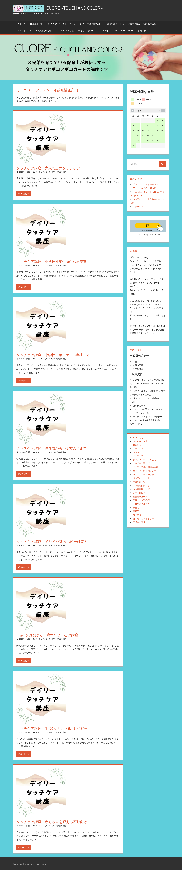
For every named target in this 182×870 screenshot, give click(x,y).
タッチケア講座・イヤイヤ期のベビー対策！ (51, 541)
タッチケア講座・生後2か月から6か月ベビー (52, 728)
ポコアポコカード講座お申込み (142, 23)
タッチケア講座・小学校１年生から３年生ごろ (53, 354)
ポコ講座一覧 (139, 481)
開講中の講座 (139, 522)
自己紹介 (137, 515)
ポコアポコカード (114, 23)
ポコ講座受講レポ (141, 485)
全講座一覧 (138, 206)
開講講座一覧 (36, 23)
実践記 (136, 511)
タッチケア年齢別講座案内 (55, 172)
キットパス (138, 448)
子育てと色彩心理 (141, 500)
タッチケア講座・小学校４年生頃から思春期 (51, 261)
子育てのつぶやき (141, 503)
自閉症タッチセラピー (143, 518)
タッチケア (40, 172)
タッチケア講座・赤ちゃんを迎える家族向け (51, 821)
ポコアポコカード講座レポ (145, 184)
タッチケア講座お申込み (90, 23)
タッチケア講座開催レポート (146, 470)
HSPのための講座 (66, 30)
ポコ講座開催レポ (141, 489)
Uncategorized (140, 441)
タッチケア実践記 (141, 463)
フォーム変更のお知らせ (144, 188)
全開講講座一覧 (140, 496)
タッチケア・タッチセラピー (60, 23)
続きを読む (23, 193)
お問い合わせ (102, 30)
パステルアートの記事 (143, 474)
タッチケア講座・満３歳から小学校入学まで (51, 448)
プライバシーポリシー (123, 30)
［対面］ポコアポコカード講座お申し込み (34, 30)
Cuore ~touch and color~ (74, 7)
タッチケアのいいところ (144, 459)
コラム (136, 452)
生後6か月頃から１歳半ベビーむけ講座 (47, 635)
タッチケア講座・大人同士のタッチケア (48, 168)
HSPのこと (138, 437)
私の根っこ (21, 23)
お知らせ (142, 30)
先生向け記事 (139, 492)
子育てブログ (84, 30)
